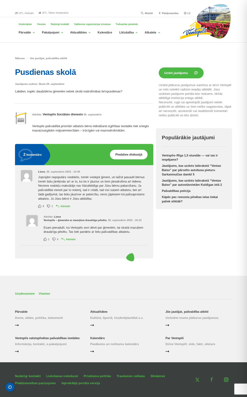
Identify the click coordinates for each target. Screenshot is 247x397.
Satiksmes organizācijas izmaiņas (92, 24)
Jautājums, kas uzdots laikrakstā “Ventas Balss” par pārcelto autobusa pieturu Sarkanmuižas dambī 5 (191, 170)
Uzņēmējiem (25, 24)
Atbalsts (150, 32)
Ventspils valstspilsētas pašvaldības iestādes (47, 338)
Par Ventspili (174, 338)
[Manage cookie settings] (9, 387)
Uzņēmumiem (25, 293)
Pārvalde (25, 32)
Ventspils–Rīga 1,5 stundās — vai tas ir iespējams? (190, 158)
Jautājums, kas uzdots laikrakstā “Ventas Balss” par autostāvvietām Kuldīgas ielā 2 (192, 183)
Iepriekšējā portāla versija (80, 383)
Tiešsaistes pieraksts (127, 24)
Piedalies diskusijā (128, 154)
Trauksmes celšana (131, 376)
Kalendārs (105, 32)
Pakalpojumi (50, 32)
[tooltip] (53, 12)
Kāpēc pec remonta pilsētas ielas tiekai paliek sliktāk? (190, 199)
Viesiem (41, 24)
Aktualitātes (78, 32)
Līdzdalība (126, 32)
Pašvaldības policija (176, 191)
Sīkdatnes (157, 376)
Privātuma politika (97, 376)
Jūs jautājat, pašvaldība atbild (186, 311)
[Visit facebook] (212, 379)
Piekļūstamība (170, 13)
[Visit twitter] (197, 379)
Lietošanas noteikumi (62, 376)
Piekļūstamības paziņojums (35, 383)
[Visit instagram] (226, 379)
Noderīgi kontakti (60, 24)
